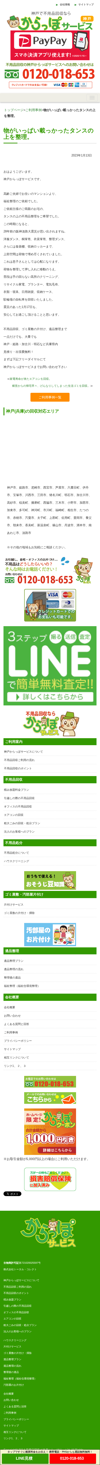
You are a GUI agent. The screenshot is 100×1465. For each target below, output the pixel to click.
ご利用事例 (33, 110)
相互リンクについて (16, 1057)
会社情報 (65, 4)
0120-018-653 (72, 1458)
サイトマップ (86, 4)
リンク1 (9, 1066)
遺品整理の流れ (13, 969)
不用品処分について (16, 852)
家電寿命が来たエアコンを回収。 (31, 378)
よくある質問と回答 (16, 1024)
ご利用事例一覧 (50, 397)
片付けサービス (13, 904)
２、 (17, 1438)
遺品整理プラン (13, 960)
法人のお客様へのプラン (19, 831)
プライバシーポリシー (18, 1040)
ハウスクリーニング (16, 861)
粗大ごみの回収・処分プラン (22, 823)
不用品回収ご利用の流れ (19, 760)
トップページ (13, 110)
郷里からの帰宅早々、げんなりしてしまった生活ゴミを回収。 (51, 385)
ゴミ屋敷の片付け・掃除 (19, 913)
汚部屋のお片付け (13, 1384)
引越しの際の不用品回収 (19, 798)
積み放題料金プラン (16, 789)
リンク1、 (9, 1438)
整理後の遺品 (12, 977)
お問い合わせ (12, 1015)
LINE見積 (24, 1458)
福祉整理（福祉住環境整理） (22, 986)
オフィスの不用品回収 (18, 806)
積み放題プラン (12, 1299)
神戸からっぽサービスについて (23, 751)
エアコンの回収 (13, 815)
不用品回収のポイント (18, 768)
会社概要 (9, 1007)
